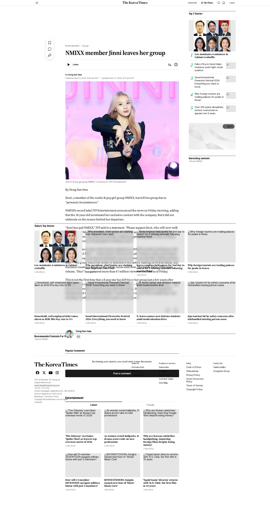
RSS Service (165, 375)
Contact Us (137, 375)
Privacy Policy (193, 375)
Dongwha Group (221, 371)
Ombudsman (192, 371)
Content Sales (166, 379)
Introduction (138, 367)
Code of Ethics (193, 367)
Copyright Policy (194, 389)
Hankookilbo (219, 367)
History (135, 371)
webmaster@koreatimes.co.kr (47, 385)
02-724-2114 (43, 388)
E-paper (163, 371)
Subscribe (192, 3)
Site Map (163, 383)
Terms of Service (194, 385)
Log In (232, 3)
